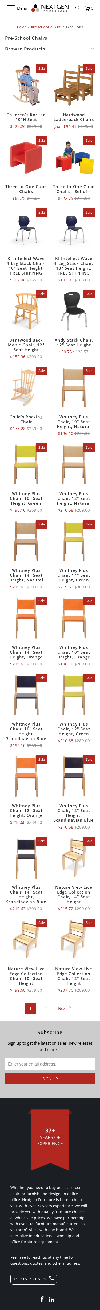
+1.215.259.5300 (30, 1279)
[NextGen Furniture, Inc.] (50, 8)
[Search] (78, 8)
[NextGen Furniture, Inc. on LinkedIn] (52, 1300)
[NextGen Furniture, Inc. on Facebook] (42, 1300)
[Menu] (8, 8)
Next (63, 1008)
